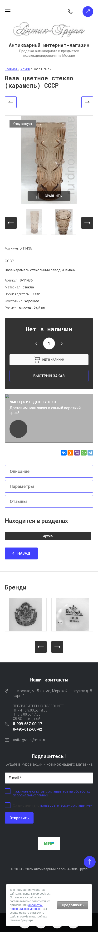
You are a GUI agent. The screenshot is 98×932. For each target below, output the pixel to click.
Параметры (22, 486)
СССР (9, 261)
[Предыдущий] (11, 102)
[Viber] (77, 453)
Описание (19, 471)
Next (57, 647)
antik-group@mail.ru (29, 740)
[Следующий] (87, 102)
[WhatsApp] (84, 453)
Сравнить (53, 196)
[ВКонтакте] (64, 453)
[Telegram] (90, 453)
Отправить (19, 818)
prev (11, 223)
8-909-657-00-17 (27, 724)
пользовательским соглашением (66, 805)
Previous (41, 647)
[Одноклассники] (70, 453)
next (87, 223)
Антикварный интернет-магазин (49, 45)
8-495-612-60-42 (27, 729)
